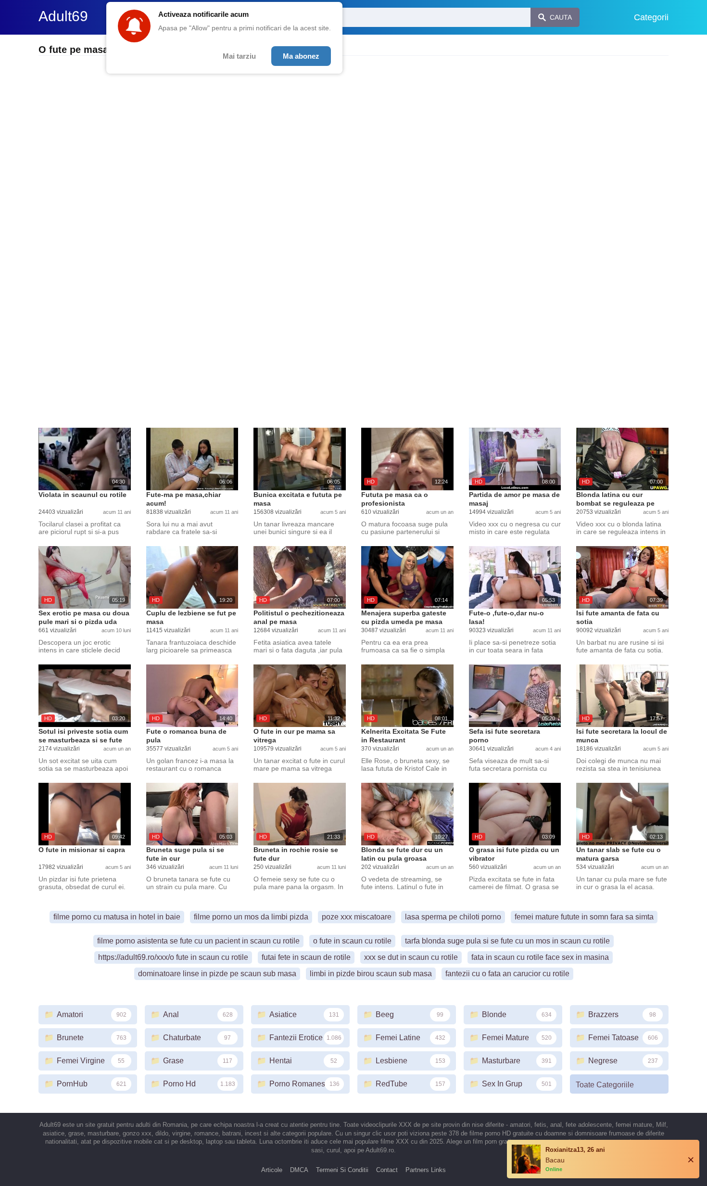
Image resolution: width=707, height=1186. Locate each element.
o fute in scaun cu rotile (352, 941)
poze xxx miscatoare (356, 917)
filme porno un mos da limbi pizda (251, 917)
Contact (387, 1169)
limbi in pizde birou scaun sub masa (371, 973)
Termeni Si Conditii (342, 1169)
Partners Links (425, 1169)
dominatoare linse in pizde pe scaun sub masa (217, 973)
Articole (271, 1169)
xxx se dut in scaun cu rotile (411, 957)
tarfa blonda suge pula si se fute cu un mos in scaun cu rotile (507, 941)
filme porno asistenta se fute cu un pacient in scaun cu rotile (198, 941)
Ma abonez (301, 56)
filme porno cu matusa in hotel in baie (116, 917)
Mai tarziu (239, 56)
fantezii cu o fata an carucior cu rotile (507, 973)
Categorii (651, 17)
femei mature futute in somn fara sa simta (584, 917)
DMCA (299, 1169)
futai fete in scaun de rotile (306, 957)
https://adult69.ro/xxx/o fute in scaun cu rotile (173, 957)
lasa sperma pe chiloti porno (453, 917)
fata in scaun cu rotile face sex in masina (540, 957)
